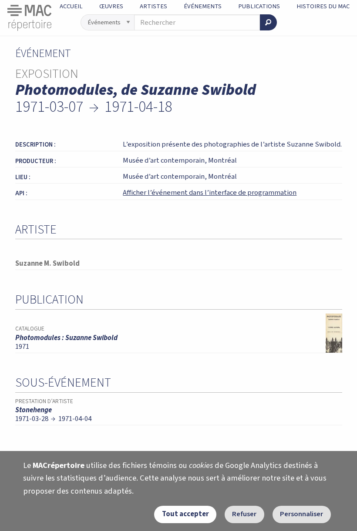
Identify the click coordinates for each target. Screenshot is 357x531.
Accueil (71, 6)
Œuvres (111, 6)
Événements (203, 6)
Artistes (153, 6)
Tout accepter (185, 514)
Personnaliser (301, 514)
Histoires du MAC (323, 6)
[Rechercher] (268, 22)
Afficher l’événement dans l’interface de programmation (209, 192)
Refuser (244, 514)
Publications (259, 6)
